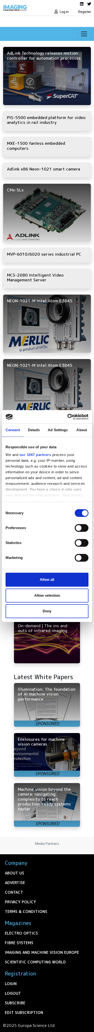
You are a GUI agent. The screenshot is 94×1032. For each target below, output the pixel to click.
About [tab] (81, 430)
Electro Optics (21, 933)
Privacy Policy (20, 902)
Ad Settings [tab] (58, 430)
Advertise (15, 882)
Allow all (47, 579)
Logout (13, 993)
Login (11, 983)
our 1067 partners (35, 455)
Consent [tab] (13, 430)
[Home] (23, 7)
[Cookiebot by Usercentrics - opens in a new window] (67, 417)
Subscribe (15, 1003)
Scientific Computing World (35, 962)
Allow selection (47, 595)
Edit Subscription (24, 1012)
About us (14, 873)
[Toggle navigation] (84, 34)
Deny (47, 611)
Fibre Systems (19, 942)
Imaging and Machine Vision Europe (42, 952)
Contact (14, 892)
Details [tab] (34, 430)
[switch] (81, 528)
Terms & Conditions (26, 911)
